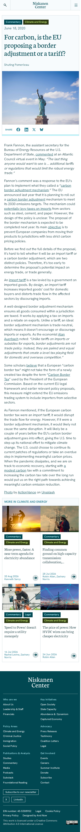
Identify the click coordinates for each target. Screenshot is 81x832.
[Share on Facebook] (18, 129)
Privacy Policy (10, 815)
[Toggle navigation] (76, 5)
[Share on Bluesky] (41, 129)
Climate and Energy (14, 731)
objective (54, 227)
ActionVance (27, 492)
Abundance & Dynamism (54, 714)
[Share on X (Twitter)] (34, 129)
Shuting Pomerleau (16, 65)
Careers (44, 763)
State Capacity (48, 709)
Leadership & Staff (13, 709)
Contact (44, 782)
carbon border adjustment (26, 199)
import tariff (17, 280)
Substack (8, 777)
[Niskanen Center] (40, 5)
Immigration (9, 741)
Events (44, 758)
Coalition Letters (49, 741)
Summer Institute (50, 768)
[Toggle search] (5, 5)
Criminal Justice (12, 736)
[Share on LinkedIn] (26, 129)
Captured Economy (51, 719)
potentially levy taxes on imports (27, 209)
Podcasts (8, 772)
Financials (8, 714)
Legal (43, 746)
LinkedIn (18, 799)
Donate (44, 772)
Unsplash (48, 492)
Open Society (47, 704)
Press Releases (48, 731)
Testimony (46, 736)
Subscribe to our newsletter (20, 792)
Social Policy (10, 746)
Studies (7, 758)
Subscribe (46, 777)
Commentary (10, 763)
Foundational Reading (15, 782)
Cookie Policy (52, 811)
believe (31, 365)
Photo (8, 492)
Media (6, 768)
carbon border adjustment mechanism (37, 187)
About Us (8, 704)
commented (44, 154)
